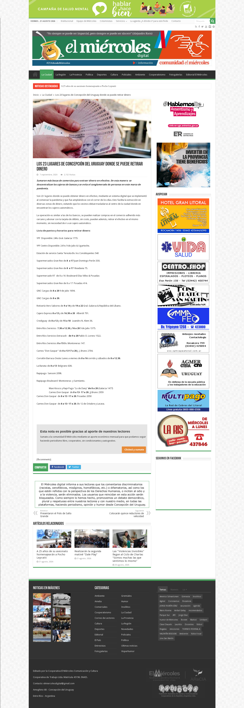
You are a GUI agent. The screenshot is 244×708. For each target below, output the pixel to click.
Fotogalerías (175, 74)
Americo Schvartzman (169, 596)
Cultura (114, 74)
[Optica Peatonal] (183, 341)
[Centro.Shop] (183, 272)
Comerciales (101, 607)
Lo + (185, 589)
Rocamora (186, 601)
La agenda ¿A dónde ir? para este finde (149, 21)
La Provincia (76, 74)
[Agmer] (183, 371)
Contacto (176, 21)
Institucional (67, 21)
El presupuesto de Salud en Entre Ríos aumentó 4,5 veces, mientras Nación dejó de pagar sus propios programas (115, 86)
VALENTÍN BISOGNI (168, 634)
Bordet (184, 620)
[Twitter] (202, 26)
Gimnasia (186, 596)
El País (98, 640)
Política (89, 74)
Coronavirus (173, 601)
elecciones (174, 629)
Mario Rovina (165, 610)
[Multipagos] (183, 400)
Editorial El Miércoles (196, 74)
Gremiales (126, 595)
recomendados (195, 610)
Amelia (98, 601)
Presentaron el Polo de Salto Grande (55, 514)
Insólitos (125, 607)
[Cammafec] (183, 318)
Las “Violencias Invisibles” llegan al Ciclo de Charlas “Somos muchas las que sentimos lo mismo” (128, 556)
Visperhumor (128, 651)
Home (35, 74)
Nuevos (174, 589)
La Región (61, 74)
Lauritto (178, 624)
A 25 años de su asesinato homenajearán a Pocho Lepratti (52, 554)
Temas (162, 589)
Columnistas (106, 21)
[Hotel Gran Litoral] (183, 215)
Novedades (127, 629)
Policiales (126, 74)
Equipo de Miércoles (86, 21)
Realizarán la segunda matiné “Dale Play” (87, 553)
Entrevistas (100, 645)
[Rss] (196, 26)
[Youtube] (206, 26)
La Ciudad (47, 74)
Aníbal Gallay (180, 610)
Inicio (36, 94)
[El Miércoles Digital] (122, 47)
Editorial (99, 634)
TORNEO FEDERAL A (191, 629)
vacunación (185, 606)
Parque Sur (165, 615)
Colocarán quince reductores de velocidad (126, 514)
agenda (196, 606)
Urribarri (203, 620)
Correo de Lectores (104, 618)
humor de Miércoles (169, 620)
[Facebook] (199, 26)
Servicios (120, 21)
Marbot (193, 620)
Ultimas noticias (129, 645)
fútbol (199, 624)
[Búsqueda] (212, 21)
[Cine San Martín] (183, 295)
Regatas (163, 629)
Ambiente (140, 74)
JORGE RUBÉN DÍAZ (168, 606)
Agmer (162, 601)
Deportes (102, 74)
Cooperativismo (157, 74)
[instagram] (209, 26)
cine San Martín (166, 638)
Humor (124, 601)
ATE (174, 615)
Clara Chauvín (166, 624)
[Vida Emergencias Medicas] (183, 247)
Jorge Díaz (183, 615)
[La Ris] (183, 430)
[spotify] (213, 26)
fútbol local (196, 634)
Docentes (189, 624)
